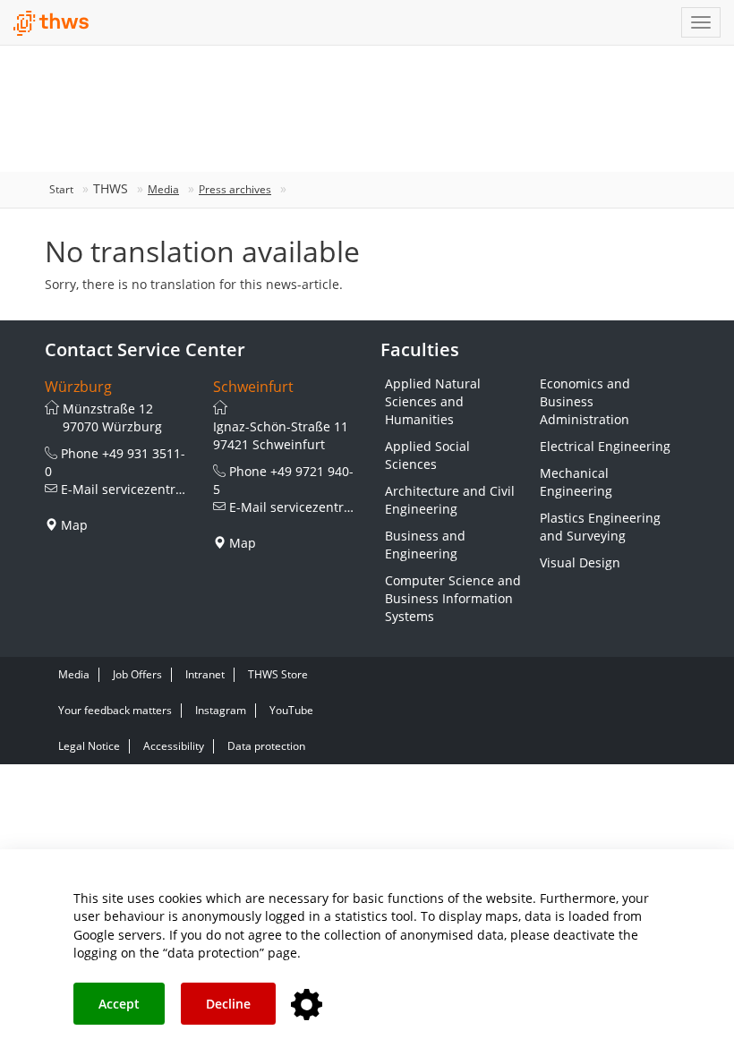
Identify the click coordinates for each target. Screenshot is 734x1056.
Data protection (266, 746)
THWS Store (278, 674)
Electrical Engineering (605, 446)
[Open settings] (306, 1005)
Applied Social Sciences (427, 455)
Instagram (220, 710)
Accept (119, 1003)
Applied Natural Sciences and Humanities (433, 401)
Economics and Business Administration (585, 401)
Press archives (235, 189)
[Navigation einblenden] (701, 22)
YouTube (291, 710)
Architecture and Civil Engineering (450, 499)
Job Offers (137, 674)
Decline (228, 1003)
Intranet (205, 674)
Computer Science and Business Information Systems (453, 598)
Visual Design (580, 562)
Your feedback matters (115, 710)
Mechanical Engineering (576, 481)
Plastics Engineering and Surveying (600, 526)
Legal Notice (89, 746)
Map (74, 524)
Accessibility (173, 746)
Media (163, 189)
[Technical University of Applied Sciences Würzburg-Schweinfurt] (51, 23)
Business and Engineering (425, 544)
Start (61, 189)
